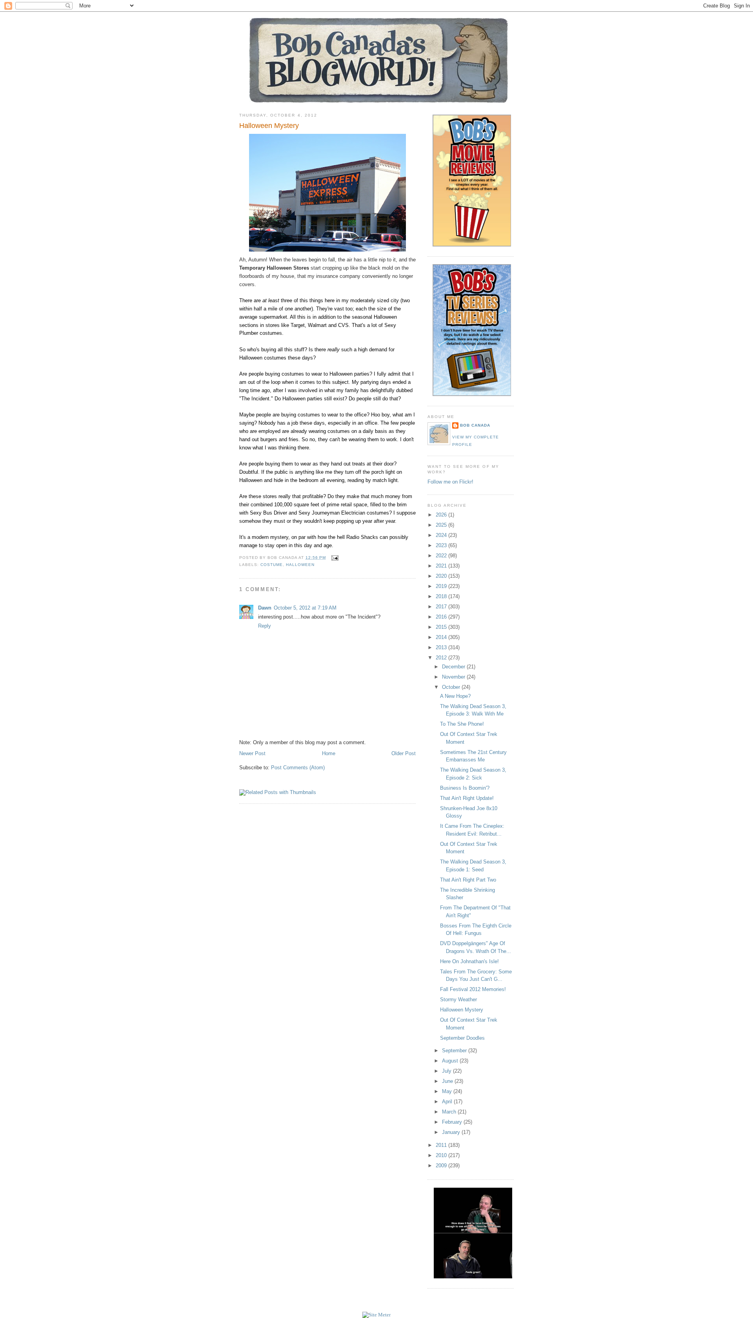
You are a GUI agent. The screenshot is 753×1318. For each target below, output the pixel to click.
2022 (442, 556)
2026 (442, 515)
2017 (442, 607)
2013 (442, 647)
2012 (442, 658)
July (447, 1071)
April (448, 1101)
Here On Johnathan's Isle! (469, 961)
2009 (442, 1165)
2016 (442, 617)
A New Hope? (455, 696)
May (447, 1091)
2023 (442, 545)
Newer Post (252, 753)
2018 (442, 596)
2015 (442, 627)
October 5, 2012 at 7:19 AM (305, 608)
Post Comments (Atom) (298, 767)
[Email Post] (333, 557)
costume (271, 564)
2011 (442, 1145)
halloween (300, 564)
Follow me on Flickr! (450, 482)
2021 (442, 566)
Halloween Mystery (269, 126)
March (450, 1112)
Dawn (264, 608)
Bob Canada (475, 425)
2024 (442, 535)
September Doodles (462, 1038)
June (448, 1081)
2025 (442, 525)
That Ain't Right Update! (467, 798)
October (452, 687)
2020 (442, 576)
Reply (264, 626)
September (455, 1050)
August (451, 1061)
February (453, 1122)
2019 (442, 586)
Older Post (403, 753)
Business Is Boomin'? (464, 788)
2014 (442, 637)
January (452, 1132)
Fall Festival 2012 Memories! (473, 989)
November (454, 677)
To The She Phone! (462, 724)
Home (328, 753)
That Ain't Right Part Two (468, 880)
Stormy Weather (458, 999)
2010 (442, 1155)
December (454, 667)
